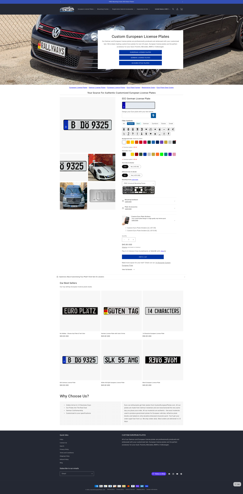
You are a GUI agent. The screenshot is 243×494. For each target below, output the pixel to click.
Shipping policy (141, 489)
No (125, 175)
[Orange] (157, 154)
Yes (125, 166)
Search (62, 446)
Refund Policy (64, 459)
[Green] (141, 154)
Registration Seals (148, 87)
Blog (61, 462)
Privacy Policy (64, 449)
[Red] (136, 154)
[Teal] (166, 154)
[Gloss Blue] (157, 142)
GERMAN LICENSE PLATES (140, 58)
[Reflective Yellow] (128, 142)
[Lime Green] (162, 154)
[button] (86, 9)
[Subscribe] (92, 473)
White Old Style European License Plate (112, 382)
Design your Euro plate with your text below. (138, 112)
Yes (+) (135, 175)
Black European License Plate (151, 382)
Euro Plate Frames (133, 87)
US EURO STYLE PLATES (140, 63)
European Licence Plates (116, 87)
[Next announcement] (182, 2)
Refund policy (111, 489)
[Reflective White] (124, 142)
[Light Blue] (153, 142)
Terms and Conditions (67, 452)
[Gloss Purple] (162, 142)
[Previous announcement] (60, 2)
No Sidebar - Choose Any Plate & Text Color (72, 333)
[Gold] (166, 142)
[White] (128, 154)
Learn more (135, 179)
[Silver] (170, 142)
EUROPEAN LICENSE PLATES (140, 52)
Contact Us (63, 443)
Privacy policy (120, 489)
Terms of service (130, 489)
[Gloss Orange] (136, 142)
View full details (127, 269)
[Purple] (170, 154)
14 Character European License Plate (153, 333)
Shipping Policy (65, 456)
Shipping (124, 247)
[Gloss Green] (149, 142)
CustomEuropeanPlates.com (97, 489)
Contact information (152, 489)
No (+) (135, 166)
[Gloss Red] (141, 142)
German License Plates (97, 87)
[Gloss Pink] (145, 142)
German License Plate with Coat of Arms (113, 333)
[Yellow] (132, 154)
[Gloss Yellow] (132, 142)
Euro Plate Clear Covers (165, 87)
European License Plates (78, 87)
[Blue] (145, 154)
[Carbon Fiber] (174, 142)
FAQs (61, 439)
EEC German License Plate (67, 382)
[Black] (124, 154)
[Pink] (174, 154)
